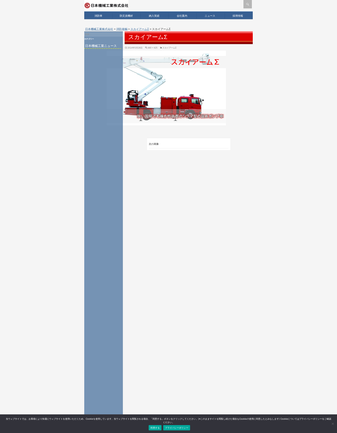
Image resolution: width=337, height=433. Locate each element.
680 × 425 (152, 48)
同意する (155, 427)
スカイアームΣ (139, 29)
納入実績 (154, 15)
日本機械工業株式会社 (99, 29)
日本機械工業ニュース (101, 46)
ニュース (210, 15)
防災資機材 (126, 15)
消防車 (98, 15)
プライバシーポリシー (176, 427)
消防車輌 (121, 29)
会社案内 (182, 15)
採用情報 (238, 15)
